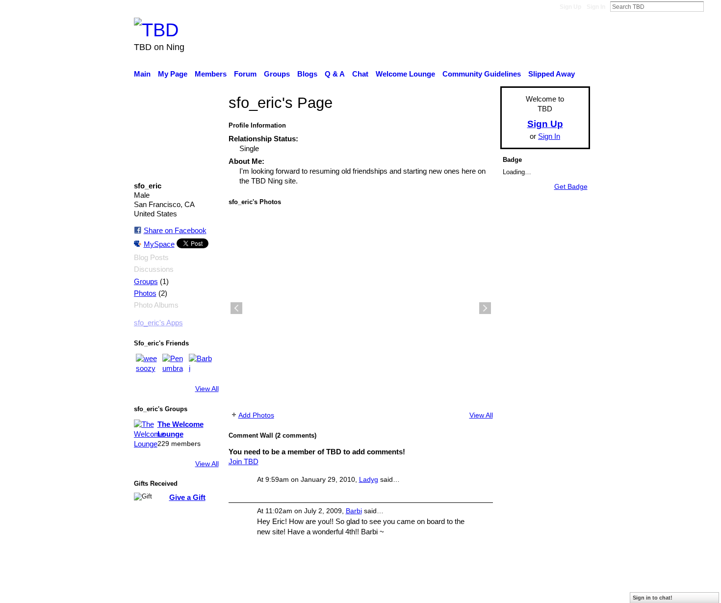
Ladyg (368, 479)
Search (712, 6)
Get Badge (571, 186)
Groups (146, 282)
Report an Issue (500, 590)
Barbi (354, 511)
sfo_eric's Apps (158, 323)
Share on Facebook (175, 230)
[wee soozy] (147, 365)
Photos (145, 293)
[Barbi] (200, 365)
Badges (452, 590)
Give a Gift (187, 497)
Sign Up (570, 6)
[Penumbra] (174, 365)
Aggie (206, 590)
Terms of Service (563, 590)
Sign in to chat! (652, 598)
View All (207, 389)
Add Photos (256, 415)
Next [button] (485, 308)
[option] (360, 308)
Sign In (596, 6)
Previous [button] (236, 308)
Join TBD (243, 461)
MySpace (159, 244)
